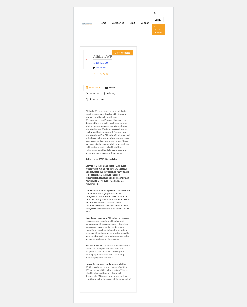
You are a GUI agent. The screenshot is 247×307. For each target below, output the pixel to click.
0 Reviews (101, 67)
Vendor (145, 22)
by (100, 63)
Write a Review (158, 31)
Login (158, 19)
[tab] (93, 88)
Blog (132, 22)
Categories (118, 22)
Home (102, 22)
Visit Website (122, 52)
